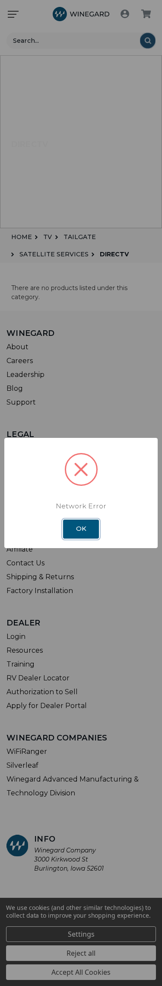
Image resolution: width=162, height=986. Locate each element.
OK (81, 529)
